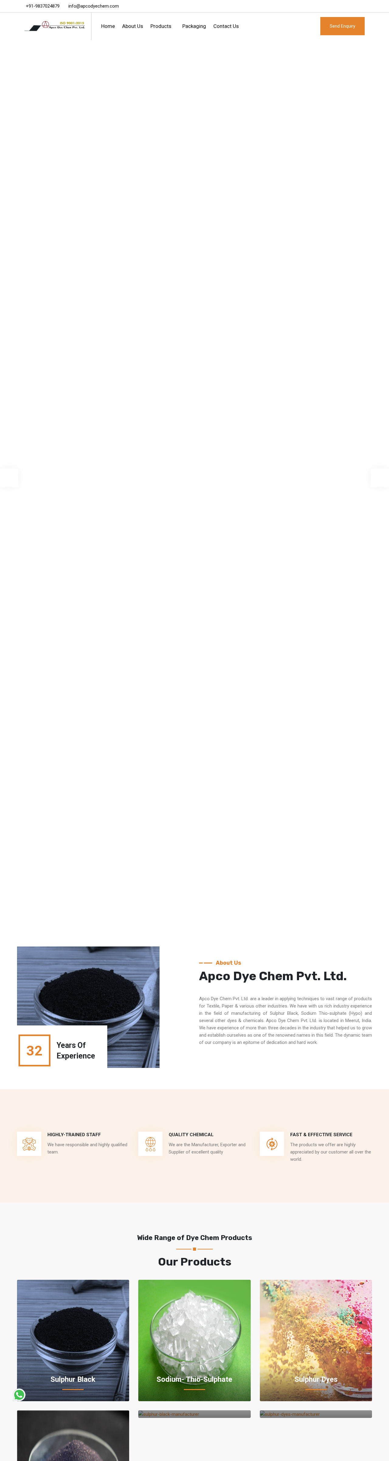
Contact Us (226, 26)
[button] (9, 478)
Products (160, 26)
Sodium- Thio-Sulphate (194, 1379)
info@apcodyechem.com (93, 6)
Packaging (194, 26)
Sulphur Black (72, 1379)
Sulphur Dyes (316, 1379)
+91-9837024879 (43, 6)
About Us (132, 26)
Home (108, 26)
